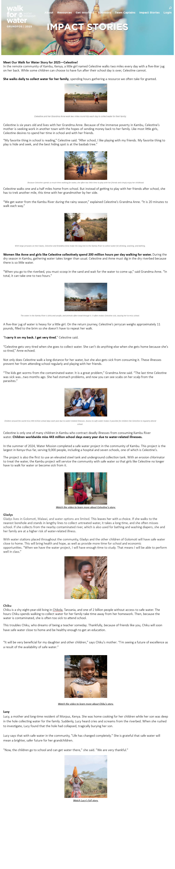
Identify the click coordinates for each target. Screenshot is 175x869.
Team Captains (125, 12)
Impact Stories (149, 12)
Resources (64, 12)
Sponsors (104, 12)
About (48, 12)
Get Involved (85, 12)
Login (168, 12)
